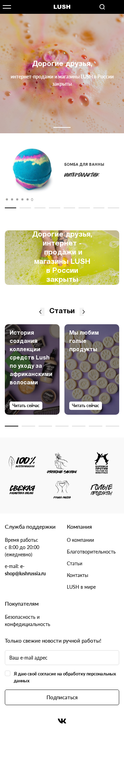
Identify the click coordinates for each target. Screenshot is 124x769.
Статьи (74, 563)
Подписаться (62, 697)
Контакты (77, 575)
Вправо (84, 312)
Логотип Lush (62, 7)
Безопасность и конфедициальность (27, 620)
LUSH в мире (81, 587)
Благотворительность (91, 552)
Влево (40, 312)
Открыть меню (7, 7)
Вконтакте (62, 721)
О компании (80, 540)
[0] (32, 170)
